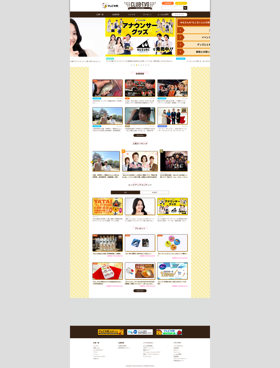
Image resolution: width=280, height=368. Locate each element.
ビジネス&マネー (98, 350)
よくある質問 (163, 14)
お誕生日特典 (122, 346)
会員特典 (115, 14)
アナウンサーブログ (99, 356)
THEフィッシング (148, 348)
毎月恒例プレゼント (124, 348)
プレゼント (147, 14)
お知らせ (96, 358)
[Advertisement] (140, 312)
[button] (131, 65)
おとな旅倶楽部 (147, 346)
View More (140, 135)
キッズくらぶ (147, 356)
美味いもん (96, 348)
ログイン (181, 3)
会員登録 (168, 3)
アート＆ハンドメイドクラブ (151, 352)
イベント (96, 354)
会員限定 (154, 192)
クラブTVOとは (178, 346)
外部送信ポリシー (179, 360)
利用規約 (176, 356)
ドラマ (95, 352)
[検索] (185, 8)
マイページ (179, 14)
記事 (125, 192)
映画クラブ (146, 350)
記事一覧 (100, 14)
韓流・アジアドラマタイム (151, 354)
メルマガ (131, 14)
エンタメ (96, 346)
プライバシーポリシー (180, 358)
